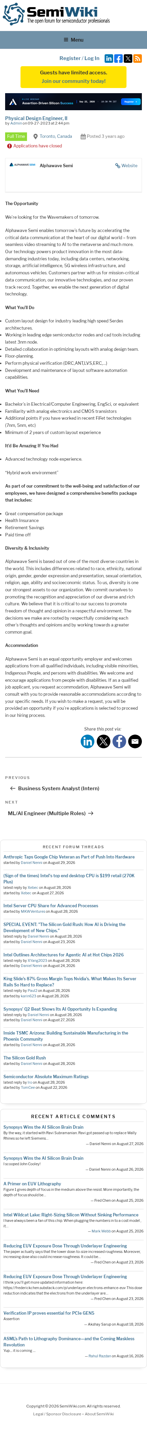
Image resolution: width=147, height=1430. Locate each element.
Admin (16, 123)
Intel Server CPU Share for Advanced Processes (50, 905)
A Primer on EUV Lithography (32, 1183)
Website (129, 165)
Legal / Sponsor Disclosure (57, 1414)
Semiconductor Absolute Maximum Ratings (46, 1076)
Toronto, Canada (56, 136)
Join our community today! (74, 81)
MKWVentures (33, 911)
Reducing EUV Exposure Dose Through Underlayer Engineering (65, 1245)
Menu (77, 40)
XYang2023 (37, 960)
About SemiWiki (99, 1414)
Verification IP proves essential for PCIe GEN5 (48, 1313)
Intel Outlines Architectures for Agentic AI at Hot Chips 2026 (63, 954)
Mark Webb (101, 1231)
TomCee (28, 1087)
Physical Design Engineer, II (36, 118)
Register (70, 58)
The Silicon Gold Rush (24, 1057)
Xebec (33, 887)
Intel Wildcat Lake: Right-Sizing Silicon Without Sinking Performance (70, 1214)
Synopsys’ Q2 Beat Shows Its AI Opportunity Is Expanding (60, 1009)
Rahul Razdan (100, 1356)
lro (30, 1082)
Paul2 (32, 990)
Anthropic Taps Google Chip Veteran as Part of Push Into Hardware (69, 857)
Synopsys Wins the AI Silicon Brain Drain (43, 1127)
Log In (91, 58)
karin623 (28, 996)
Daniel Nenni (31, 863)
